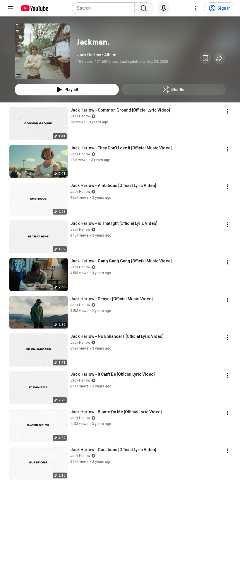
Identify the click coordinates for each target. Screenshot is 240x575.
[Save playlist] (205, 58)
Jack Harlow (80, 116)
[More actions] (228, 111)
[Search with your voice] (163, 8)
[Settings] (195, 8)
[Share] (219, 58)
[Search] (143, 8)
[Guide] (10, 8)
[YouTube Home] (34, 8)
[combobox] (105, 8)
